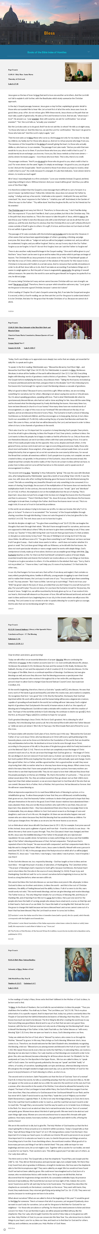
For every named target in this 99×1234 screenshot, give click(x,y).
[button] (3, 3)
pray (58, 138)
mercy (82, 216)
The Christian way (15, 210)
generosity (66, 270)
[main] (49, 22)
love (37, 95)
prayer (23, 663)
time (16, 1201)
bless (31, 138)
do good (41, 161)
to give (27, 473)
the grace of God (21, 284)
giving (42, 144)
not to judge (58, 234)
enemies (35, 119)
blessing (59, 660)
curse (49, 898)
